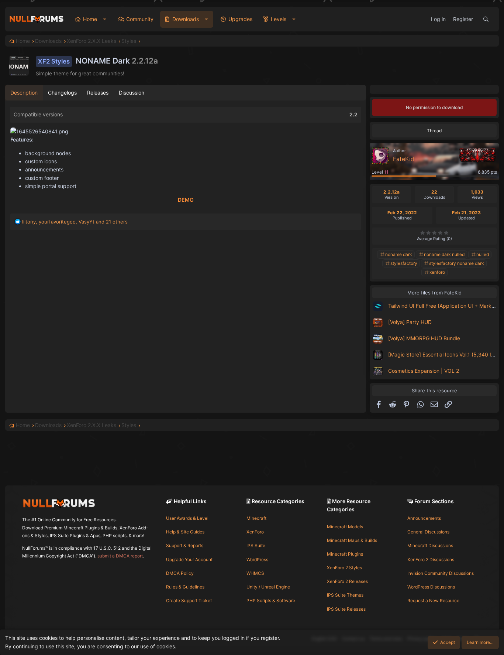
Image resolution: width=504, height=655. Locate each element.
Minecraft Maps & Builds (352, 540)
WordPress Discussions (431, 587)
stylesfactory (403, 263)
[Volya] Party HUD (410, 322)
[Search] (486, 19)
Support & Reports (184, 545)
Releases (97, 92)
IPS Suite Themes (345, 595)
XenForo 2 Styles (344, 567)
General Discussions (428, 532)
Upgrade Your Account (189, 559)
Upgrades (240, 19)
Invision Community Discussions (440, 573)
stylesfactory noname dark (456, 263)
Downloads (185, 19)
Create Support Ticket (189, 600)
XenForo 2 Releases (347, 581)
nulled (482, 254)
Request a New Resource (433, 600)
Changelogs (62, 92)
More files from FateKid (434, 293)
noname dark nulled (444, 254)
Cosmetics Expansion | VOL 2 (423, 371)
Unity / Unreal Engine (268, 587)
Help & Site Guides (185, 532)
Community (139, 19)
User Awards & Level (187, 518)
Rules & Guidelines (185, 587)
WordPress (257, 559)
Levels (278, 19)
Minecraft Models (345, 526)
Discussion (131, 92)
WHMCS (255, 573)
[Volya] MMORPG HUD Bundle (424, 338)
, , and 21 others (75, 222)
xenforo (437, 272)
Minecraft (256, 518)
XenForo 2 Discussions (430, 559)
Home (90, 19)
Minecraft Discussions (430, 545)
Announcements (424, 518)
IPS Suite (255, 545)
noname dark (398, 254)
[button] (104, 19)
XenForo (255, 532)
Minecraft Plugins (345, 554)
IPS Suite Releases (346, 609)
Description (24, 92)
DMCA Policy (180, 573)
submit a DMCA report (120, 556)
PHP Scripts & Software (270, 600)
